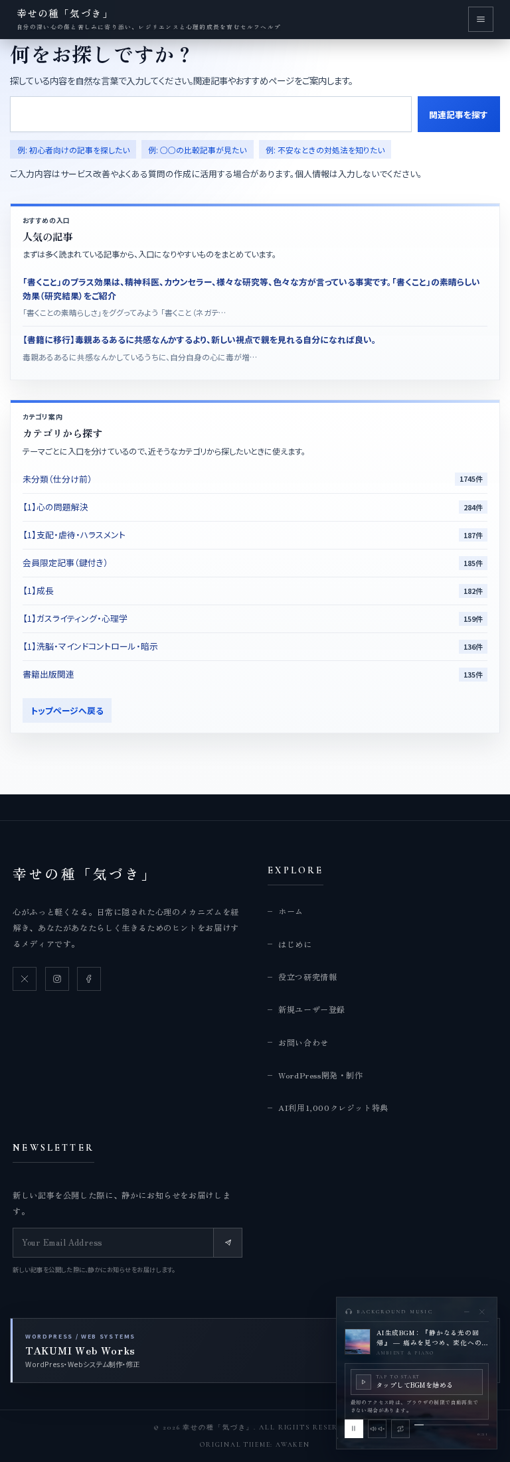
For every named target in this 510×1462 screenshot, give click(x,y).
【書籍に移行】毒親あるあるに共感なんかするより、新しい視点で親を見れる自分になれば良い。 (200, 339)
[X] (25, 979)
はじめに (294, 944)
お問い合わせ (303, 1042)
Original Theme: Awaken (255, 1445)
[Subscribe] (227, 1242)
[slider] (451, 1424)
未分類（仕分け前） (57, 479)
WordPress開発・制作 (320, 1074)
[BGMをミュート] (377, 1429)
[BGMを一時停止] (354, 1429)
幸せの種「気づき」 (85, 873)
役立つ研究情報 (307, 976)
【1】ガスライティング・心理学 (75, 618)
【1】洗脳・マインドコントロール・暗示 (90, 646)
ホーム (290, 910)
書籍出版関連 (48, 674)
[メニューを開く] (480, 19)
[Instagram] (57, 979)
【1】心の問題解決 (55, 506)
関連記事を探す (458, 114)
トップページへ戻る (67, 710)
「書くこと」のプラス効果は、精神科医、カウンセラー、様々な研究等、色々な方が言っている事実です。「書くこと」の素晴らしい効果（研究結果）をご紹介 (251, 288)
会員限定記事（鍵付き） (65, 562)
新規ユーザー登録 (311, 1009)
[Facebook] (89, 979)
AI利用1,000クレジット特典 (333, 1107)
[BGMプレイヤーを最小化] (466, 1311)
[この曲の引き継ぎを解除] (400, 1429)
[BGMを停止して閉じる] (481, 1311)
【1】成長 (38, 590)
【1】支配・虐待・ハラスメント (74, 534)
